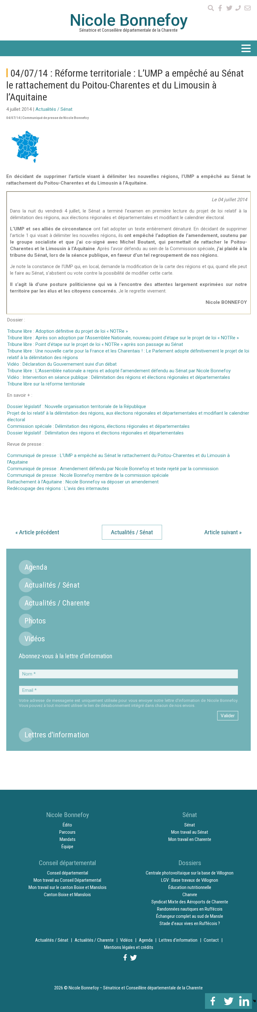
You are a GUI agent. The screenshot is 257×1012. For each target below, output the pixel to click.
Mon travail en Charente (189, 839)
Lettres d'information (56, 734)
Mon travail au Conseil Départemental (67, 880)
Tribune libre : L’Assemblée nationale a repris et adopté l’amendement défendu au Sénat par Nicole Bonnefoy (119, 371)
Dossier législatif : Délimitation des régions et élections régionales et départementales (95, 433)
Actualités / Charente (57, 603)
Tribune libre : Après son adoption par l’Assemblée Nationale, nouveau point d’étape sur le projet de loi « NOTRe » (123, 338)
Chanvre (189, 894)
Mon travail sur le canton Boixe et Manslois (68, 887)
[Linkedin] (244, 1001)
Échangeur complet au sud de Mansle (189, 916)
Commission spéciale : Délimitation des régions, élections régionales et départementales (98, 426)
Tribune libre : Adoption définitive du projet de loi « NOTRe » (67, 331)
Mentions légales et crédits (128, 947)
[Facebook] (213, 1001)
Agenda (35, 567)
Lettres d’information (178, 940)
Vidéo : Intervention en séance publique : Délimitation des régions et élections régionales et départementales (118, 377)
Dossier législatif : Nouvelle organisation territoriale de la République (76, 406)
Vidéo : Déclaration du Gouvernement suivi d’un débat (62, 364)
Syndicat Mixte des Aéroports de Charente (189, 902)
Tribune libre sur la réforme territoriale (46, 384)
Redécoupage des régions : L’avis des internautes (58, 488)
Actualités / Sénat (53, 109)
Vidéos (34, 638)
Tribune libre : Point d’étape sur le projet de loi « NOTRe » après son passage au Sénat (95, 344)
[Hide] (254, 1001)
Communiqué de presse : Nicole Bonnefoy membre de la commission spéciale (88, 475)
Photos (35, 620)
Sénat (189, 825)
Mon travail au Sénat (189, 832)
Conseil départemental (67, 873)
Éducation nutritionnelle (189, 887)
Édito (67, 825)
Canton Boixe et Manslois (67, 894)
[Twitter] (228, 1001)
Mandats (68, 839)
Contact (211, 940)
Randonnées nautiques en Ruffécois (190, 909)
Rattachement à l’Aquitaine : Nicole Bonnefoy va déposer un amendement (83, 482)
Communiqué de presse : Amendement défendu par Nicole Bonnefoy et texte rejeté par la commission (112, 468)
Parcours (67, 832)
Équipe (67, 846)
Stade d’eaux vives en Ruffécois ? (190, 923)
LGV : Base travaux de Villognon (189, 880)
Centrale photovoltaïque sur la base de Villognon (189, 873)
